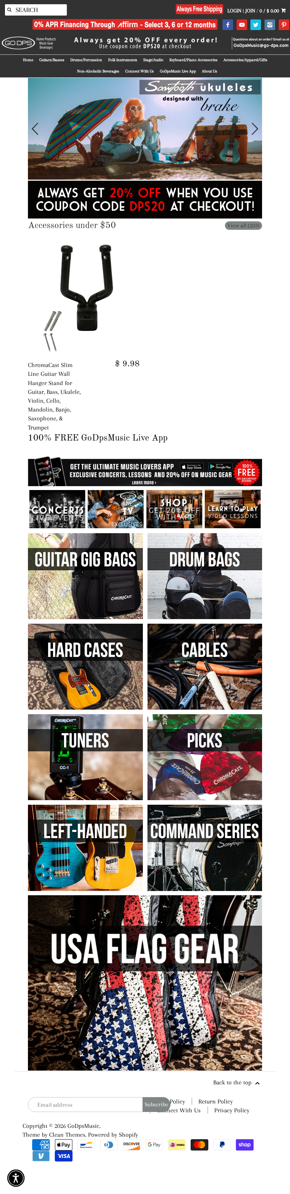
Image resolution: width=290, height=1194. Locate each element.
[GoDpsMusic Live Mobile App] (174, 526)
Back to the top (233, 1082)
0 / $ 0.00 (270, 10)
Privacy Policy (231, 1110)
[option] (145, 129)
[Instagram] (270, 25)
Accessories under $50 (72, 225)
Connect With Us (139, 71)
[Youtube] (242, 25)
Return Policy (215, 1101)
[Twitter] (255, 25)
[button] (16, 1178)
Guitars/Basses (51, 60)
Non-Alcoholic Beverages (98, 71)
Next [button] (255, 129)
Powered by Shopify (113, 1134)
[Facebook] (227, 25)
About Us (209, 71)
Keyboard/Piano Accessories (193, 60)
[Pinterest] (284, 25)
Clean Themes (67, 1134)
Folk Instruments (122, 60)
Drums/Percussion (86, 60)
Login (234, 10)
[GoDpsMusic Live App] (57, 526)
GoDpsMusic (83, 1125)
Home (28, 60)
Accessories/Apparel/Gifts (245, 60)
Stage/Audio (153, 60)
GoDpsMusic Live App (178, 71)
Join (250, 10)
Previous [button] (35, 129)
